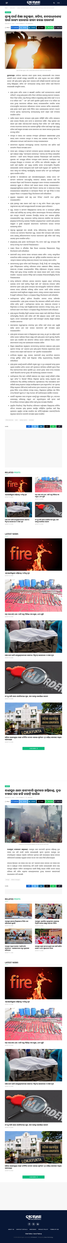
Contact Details (21, 1229)
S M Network (34, 1237)
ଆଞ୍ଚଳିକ (7, 786)
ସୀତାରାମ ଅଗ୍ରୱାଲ (15, 879)
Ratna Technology (48, 1237)
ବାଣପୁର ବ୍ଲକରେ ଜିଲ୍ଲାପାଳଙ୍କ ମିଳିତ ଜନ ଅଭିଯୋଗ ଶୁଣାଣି (16, 922)
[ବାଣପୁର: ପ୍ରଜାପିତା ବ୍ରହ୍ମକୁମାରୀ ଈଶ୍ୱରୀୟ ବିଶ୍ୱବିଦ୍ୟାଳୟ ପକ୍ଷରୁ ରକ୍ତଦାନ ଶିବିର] (48, 911)
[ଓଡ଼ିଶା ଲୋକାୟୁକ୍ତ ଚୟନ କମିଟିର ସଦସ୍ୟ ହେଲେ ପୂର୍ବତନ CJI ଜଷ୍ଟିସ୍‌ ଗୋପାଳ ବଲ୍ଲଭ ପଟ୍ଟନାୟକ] (33, 719)
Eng (58, 3)
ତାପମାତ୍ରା (31, 420)
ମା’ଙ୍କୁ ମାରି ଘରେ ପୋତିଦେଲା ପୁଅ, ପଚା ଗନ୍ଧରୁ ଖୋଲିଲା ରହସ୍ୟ (47, 521)
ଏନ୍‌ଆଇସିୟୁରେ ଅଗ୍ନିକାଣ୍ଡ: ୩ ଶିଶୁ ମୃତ (16, 495)
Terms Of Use (54, 1229)
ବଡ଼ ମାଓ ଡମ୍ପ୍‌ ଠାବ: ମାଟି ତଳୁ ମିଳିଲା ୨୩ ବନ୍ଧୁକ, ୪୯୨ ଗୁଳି (47, 496)
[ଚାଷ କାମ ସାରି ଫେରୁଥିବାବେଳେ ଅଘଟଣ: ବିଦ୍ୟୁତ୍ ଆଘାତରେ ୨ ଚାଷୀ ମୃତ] (18, 509)
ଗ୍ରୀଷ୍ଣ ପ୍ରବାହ (23, 420)
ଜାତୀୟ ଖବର (8, 12)
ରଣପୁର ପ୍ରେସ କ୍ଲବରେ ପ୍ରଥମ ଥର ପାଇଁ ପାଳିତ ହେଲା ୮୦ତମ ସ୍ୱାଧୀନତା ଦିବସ (48, 947)
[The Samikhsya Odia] (33, 3)
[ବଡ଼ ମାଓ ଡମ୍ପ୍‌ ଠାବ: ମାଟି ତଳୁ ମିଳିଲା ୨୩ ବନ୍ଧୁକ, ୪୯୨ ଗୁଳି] (48, 484)
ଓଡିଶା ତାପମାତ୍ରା (9, 420)
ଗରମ (16, 420)
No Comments (21, 23)
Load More (32, 748)
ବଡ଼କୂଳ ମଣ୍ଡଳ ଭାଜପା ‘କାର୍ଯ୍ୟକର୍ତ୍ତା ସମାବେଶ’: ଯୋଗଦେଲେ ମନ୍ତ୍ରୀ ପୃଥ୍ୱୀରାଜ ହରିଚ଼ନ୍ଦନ (17, 948)
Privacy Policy (43, 1229)
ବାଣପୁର (7, 879)
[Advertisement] (33, 448)
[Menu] (7, 3)
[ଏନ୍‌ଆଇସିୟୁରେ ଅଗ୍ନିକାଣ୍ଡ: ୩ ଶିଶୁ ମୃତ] (18, 484)
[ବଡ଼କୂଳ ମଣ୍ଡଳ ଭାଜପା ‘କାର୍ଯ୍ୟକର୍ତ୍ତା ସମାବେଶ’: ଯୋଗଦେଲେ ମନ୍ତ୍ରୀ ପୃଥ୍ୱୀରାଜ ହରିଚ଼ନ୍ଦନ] (18, 936)
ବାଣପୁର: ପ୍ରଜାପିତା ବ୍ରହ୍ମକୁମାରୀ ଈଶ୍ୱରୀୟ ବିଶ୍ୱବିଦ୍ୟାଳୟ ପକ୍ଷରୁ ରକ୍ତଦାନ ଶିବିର (47, 922)
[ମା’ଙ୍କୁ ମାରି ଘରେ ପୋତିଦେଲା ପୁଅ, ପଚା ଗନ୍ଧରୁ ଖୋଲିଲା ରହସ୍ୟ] (48, 509)
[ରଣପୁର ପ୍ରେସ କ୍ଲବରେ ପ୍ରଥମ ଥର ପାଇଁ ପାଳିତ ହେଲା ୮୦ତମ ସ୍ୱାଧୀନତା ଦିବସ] (48, 936)
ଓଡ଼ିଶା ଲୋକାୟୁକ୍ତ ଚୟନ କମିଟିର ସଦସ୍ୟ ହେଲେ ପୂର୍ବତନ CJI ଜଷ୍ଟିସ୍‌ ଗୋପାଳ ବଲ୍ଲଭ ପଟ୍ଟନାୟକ (33, 738)
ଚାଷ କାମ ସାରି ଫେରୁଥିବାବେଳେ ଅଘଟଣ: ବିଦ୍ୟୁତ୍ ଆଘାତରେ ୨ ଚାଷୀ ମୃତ (17, 521)
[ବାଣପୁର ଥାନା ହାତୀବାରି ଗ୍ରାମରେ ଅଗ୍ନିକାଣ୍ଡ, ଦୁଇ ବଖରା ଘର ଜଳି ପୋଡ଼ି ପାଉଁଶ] (33, 824)
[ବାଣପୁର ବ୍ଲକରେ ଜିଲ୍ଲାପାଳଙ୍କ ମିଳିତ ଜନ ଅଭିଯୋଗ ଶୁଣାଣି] (18, 911)
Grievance (32, 1229)
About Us (11, 1229)
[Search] (54, 3)
